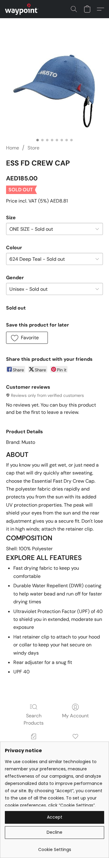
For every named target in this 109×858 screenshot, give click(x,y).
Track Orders (33, 745)
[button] (23, 9)
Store (33, 148)
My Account (75, 715)
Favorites (75, 745)
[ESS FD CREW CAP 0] (54, 88)
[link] (54, 847)
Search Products (34, 719)
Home (12, 148)
